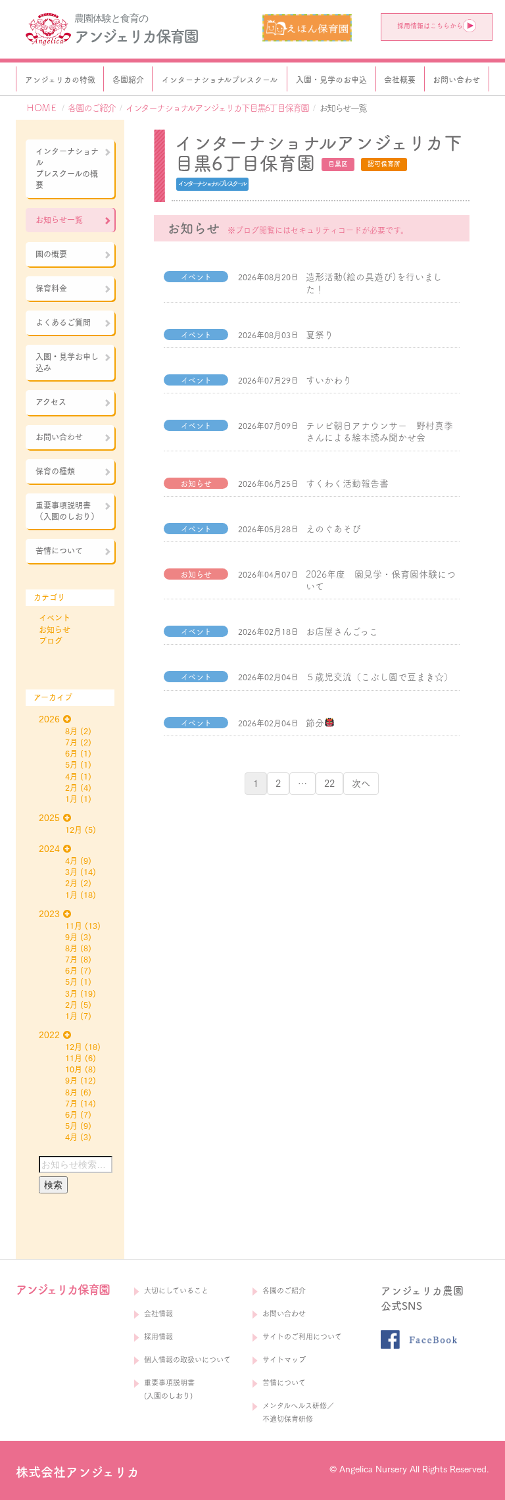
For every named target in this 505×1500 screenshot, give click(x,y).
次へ (361, 783)
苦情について (59, 551)
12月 (73, 830)
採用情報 (158, 1336)
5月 (71, 764)
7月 (71, 742)
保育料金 (51, 288)
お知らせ (54, 630)
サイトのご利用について (302, 1336)
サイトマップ (284, 1359)
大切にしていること (176, 1290)
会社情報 (158, 1313)
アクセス (51, 402)
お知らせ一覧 (59, 220)
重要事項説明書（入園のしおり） (67, 510)
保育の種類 (55, 471)
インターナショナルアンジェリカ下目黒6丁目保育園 (217, 108)
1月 (71, 799)
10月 (73, 1069)
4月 (71, 776)
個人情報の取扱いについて (187, 1359)
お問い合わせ (59, 437)
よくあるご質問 (63, 322)
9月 (71, 937)
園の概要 (51, 254)
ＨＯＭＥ (41, 108)
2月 (71, 787)
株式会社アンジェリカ (77, 1472)
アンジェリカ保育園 (135, 36)
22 (329, 783)
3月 (71, 872)
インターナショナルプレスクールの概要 (67, 168)
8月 (71, 731)
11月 (73, 926)
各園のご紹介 (91, 108)
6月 (71, 753)
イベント (54, 618)
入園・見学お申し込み (67, 362)
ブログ (50, 641)
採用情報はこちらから (430, 25)
